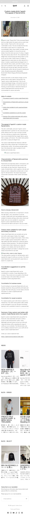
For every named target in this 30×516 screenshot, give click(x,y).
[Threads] (19, 513)
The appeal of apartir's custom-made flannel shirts (15, 98)
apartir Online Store (17, 505)
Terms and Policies (15, 509)
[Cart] (28, 6)
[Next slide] (27, 368)
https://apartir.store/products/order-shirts (12, 336)
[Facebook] (8, 513)
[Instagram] (11, 513)
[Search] (5, 6)
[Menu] (2, 6)
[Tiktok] (16, 513)
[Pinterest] (22, 513)
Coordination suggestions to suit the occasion (14, 112)
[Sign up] (26, 498)
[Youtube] (14, 513)
